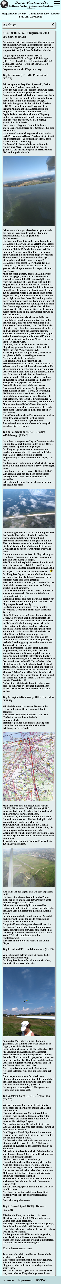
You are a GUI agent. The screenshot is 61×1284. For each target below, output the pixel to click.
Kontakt (8, 1280)
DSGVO (41, 1280)
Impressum (25, 1280)
